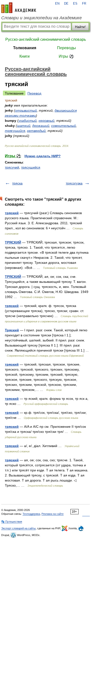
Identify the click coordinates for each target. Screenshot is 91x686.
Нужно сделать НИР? (43, 156)
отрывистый (26, 110)
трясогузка (74, 183)
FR (84, 3)
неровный (46, 120)
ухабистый (27, 120)
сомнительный (63, 126)
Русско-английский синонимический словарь (45, 39)
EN (57, 3)
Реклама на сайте (52, 513)
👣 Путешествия (11, 521)
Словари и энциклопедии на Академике (41, 17)
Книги (24, 56)
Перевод (34, 93)
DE (66, 3)
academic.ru (18, 7)
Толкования (24, 48)
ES (75, 3)
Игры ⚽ (66, 56)
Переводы (66, 48)
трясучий (12, 167)
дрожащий (40, 126)
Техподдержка (31, 513)
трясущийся (15, 131)
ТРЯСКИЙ (13, 242)
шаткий (23, 126)
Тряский (12, 330)
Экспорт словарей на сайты (18, 528)
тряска (17, 183)
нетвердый (36, 131)
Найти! (80, 27)
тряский (12, 213)
